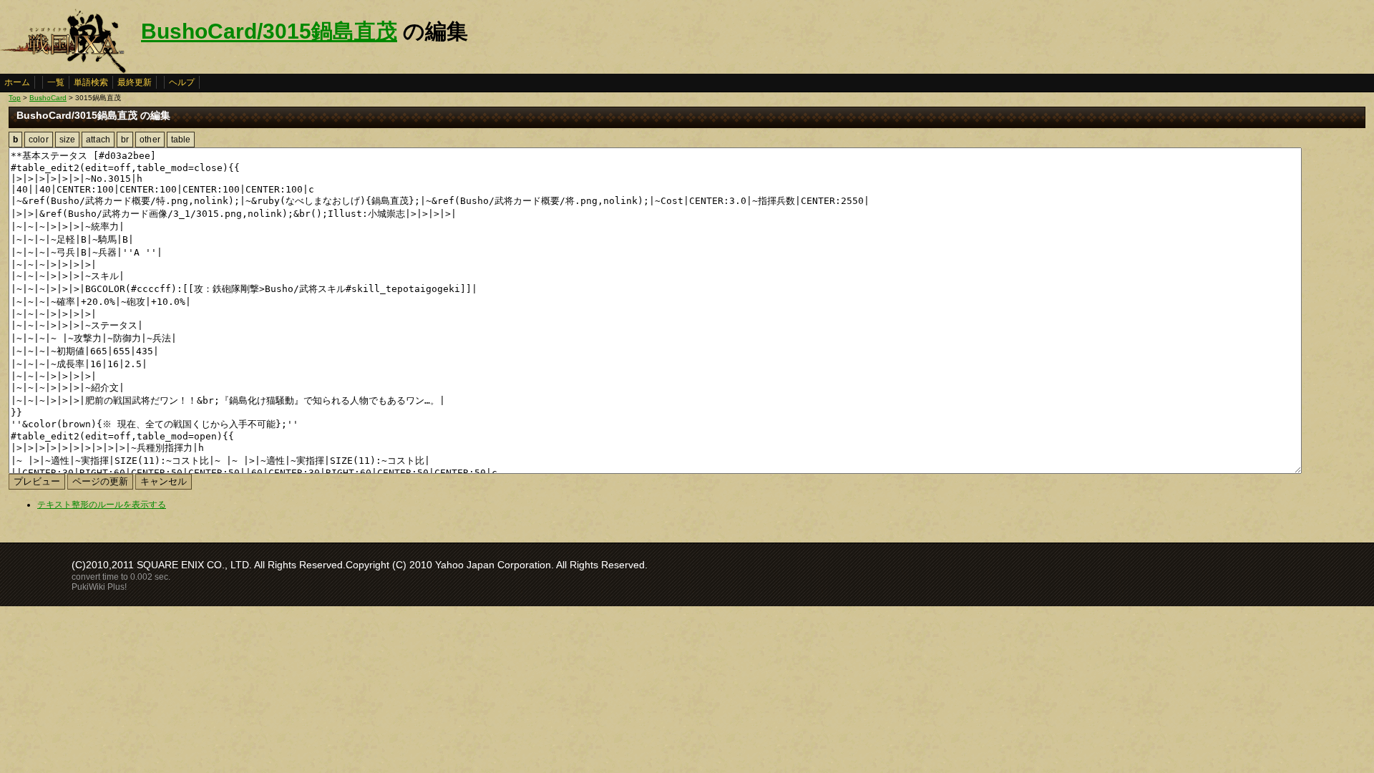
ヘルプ (182, 82)
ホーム (17, 82)
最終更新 (134, 82)
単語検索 (91, 82)
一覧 (55, 82)
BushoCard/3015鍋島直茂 (269, 31)
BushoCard (48, 98)
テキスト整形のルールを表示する (101, 505)
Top (15, 98)
